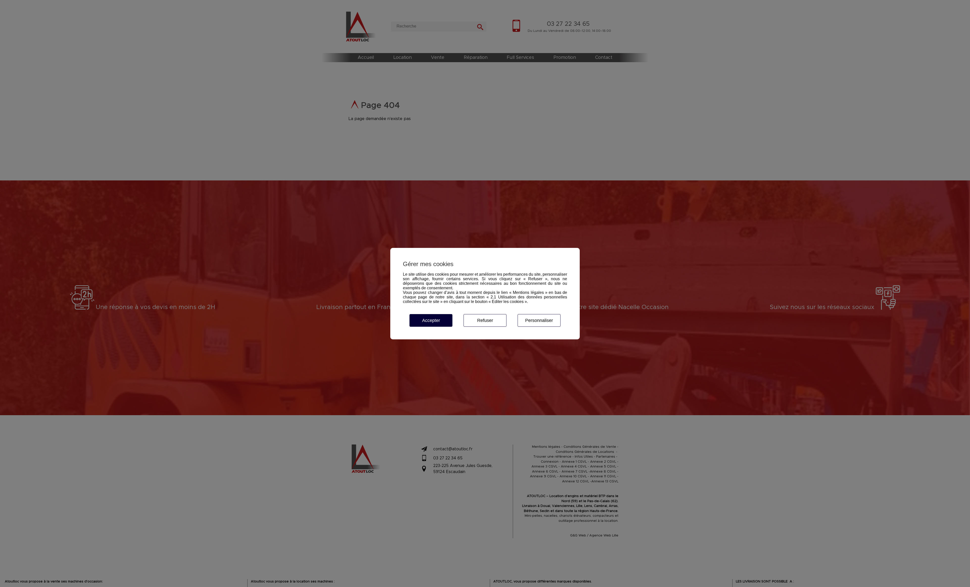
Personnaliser (539, 320)
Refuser (485, 320)
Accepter (431, 320)
